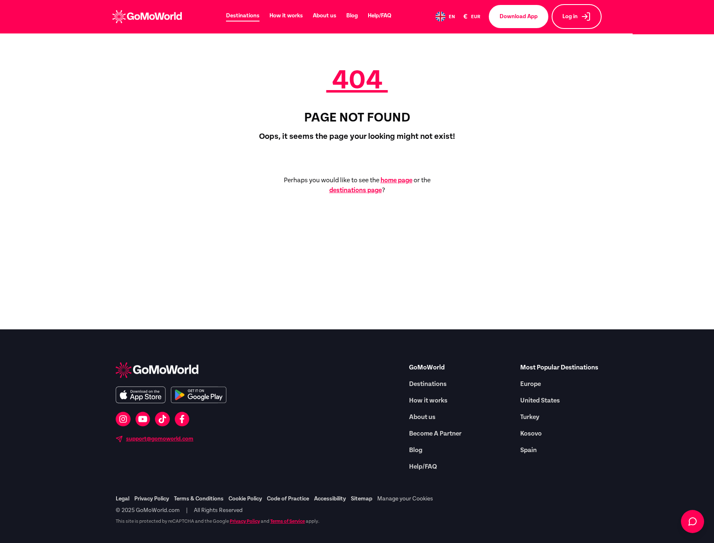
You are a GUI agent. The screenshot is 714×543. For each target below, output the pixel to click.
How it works (286, 16)
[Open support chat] (692, 521)
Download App (519, 16)
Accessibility (330, 499)
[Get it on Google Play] (198, 394)
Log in (570, 16)
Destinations (242, 16)
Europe (530, 384)
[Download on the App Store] (141, 394)
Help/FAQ (379, 16)
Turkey (529, 417)
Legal (122, 499)
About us (324, 16)
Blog (352, 16)
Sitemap (361, 499)
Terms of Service (287, 521)
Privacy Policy (151, 499)
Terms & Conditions (199, 499)
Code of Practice (288, 499)
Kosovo (531, 433)
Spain (528, 450)
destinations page (355, 190)
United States (540, 400)
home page (396, 180)
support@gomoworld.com (159, 439)
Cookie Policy (245, 499)
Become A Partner (435, 433)
